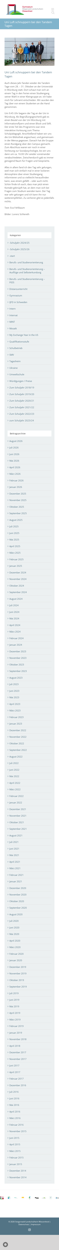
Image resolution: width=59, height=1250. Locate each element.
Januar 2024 (15, 644)
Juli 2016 (14, 1091)
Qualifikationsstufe (19, 341)
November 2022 (17, 736)
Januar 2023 (15, 723)
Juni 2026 (14, 454)
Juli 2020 (14, 920)
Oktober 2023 (16, 664)
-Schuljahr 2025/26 (19, 249)
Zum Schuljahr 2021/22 (21, 407)
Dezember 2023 (17, 651)
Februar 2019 (16, 1026)
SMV (11, 354)
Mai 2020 (14, 933)
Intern (12, 308)
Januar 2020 (15, 960)
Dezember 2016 (17, 1085)
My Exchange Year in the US (23, 334)
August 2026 (16, 441)
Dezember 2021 (17, 809)
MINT (12, 321)
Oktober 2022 (16, 743)
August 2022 (16, 756)
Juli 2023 (14, 684)
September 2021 (18, 828)
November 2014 (17, 1177)
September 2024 (18, 592)
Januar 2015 (15, 1164)
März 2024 (15, 631)
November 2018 (17, 1039)
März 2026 (15, 473)
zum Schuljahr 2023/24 (21, 420)
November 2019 (17, 973)
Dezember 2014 (17, 1170)
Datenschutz (23, 1224)
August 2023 (16, 677)
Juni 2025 (14, 533)
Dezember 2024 (17, 572)
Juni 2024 (14, 611)
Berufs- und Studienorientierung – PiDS (27, 280)
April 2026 (14, 467)
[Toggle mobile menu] (52, 9)
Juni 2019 (14, 999)
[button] (5, 1244)
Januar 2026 (15, 486)
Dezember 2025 (17, 493)
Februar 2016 (16, 1124)
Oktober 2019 (16, 980)
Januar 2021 (15, 881)
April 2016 (14, 1111)
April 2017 (14, 1072)
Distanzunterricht (18, 288)
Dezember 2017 (17, 1052)
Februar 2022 (16, 796)
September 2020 (18, 907)
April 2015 (14, 1144)
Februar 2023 (16, 717)
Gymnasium (15, 295)
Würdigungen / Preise (20, 381)
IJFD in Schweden (18, 302)
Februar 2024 (16, 638)
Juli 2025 (14, 526)
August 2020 (16, 914)
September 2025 (18, 513)
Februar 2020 (16, 953)
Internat (13, 315)
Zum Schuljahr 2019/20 (21, 394)
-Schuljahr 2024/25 (19, 242)
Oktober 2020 (16, 901)
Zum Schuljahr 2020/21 (21, 400)
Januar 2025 (15, 565)
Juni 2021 (14, 848)
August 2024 (16, 598)
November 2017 (17, 1058)
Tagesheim (15, 361)
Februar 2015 (16, 1157)
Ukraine (13, 367)
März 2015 (15, 1151)
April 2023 (14, 703)
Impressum (36, 1224)
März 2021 (15, 868)
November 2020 (17, 894)
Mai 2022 (14, 776)
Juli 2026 (14, 447)
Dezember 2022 (17, 730)
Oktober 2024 (16, 585)
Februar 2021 (16, 874)
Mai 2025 (14, 539)
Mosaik (13, 328)
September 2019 (18, 986)
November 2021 (17, 815)
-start (12, 255)
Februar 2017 (16, 1078)
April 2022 (14, 782)
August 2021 (16, 835)
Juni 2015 (14, 1137)
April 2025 (14, 546)
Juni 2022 (14, 769)
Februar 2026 (16, 480)
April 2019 (14, 1012)
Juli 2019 (14, 993)
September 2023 (18, 671)
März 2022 (15, 789)
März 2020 (15, 947)
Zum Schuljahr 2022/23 (21, 413)
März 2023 (15, 710)
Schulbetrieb (15, 348)
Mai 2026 (14, 460)
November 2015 (17, 1131)
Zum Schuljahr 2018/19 (21, 387)
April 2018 (14, 1045)
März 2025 (15, 552)
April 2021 (14, 861)
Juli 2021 (14, 841)
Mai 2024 (14, 618)
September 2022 (18, 749)
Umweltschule (16, 374)
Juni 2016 (14, 1098)
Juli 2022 (14, 763)
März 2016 (15, 1118)
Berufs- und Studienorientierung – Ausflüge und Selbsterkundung (27, 271)
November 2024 (17, 578)
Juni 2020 (14, 927)
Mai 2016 (14, 1104)
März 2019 (15, 1019)
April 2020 (14, 940)
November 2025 (17, 500)
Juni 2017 (14, 1065)
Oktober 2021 (16, 822)
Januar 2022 (15, 802)
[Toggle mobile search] (52, 12)
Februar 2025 (16, 559)
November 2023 (17, 657)
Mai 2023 (14, 697)
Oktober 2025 (16, 506)
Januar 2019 (15, 1032)
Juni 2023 (14, 690)
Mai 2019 (14, 1006)
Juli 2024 (14, 605)
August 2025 (16, 519)
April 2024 (14, 625)
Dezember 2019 (17, 966)
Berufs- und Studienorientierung (26, 262)
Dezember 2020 (17, 888)
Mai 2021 (14, 855)
